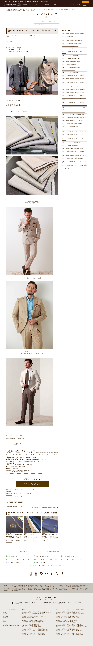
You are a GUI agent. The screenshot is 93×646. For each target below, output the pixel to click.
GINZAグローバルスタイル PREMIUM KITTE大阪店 (73, 114)
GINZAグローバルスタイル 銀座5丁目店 (70, 64)
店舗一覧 (4, 612)
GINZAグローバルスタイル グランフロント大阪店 (72, 120)
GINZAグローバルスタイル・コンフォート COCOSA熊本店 (74, 165)
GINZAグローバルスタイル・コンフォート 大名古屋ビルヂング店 (74, 108)
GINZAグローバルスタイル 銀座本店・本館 (71, 58)
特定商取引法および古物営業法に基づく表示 (11, 625)
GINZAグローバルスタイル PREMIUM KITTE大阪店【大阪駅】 (67, 616)
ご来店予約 (85, 5)
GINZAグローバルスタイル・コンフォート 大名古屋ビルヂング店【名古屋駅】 (70, 613)
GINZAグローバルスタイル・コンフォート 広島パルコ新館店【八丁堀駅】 (69, 630)
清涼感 (11, 502)
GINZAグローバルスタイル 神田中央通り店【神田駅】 (32, 624)
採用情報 (4, 621)
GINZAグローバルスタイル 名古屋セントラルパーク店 (73, 112)
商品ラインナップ (39, 4)
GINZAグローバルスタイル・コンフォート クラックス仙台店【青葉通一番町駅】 (36, 612)
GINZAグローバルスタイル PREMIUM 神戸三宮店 (72, 148)
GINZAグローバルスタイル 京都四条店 (70, 145)
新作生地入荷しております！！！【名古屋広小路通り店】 (45, 507)
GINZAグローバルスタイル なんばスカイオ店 (71, 129)
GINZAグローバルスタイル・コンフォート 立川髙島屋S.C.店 (74, 79)
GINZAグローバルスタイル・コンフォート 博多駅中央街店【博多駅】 (68, 633)
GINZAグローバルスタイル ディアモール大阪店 (72, 123)
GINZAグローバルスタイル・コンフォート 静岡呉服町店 (74, 102)
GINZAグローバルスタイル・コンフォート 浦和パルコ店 (74, 95)
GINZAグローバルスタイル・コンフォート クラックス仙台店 (74, 37)
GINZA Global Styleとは (28, 4)
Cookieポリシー (6, 624)
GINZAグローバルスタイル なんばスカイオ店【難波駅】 (66, 622)
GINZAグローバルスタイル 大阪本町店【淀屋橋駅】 (65, 621)
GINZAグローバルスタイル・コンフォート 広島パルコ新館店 (74, 152)
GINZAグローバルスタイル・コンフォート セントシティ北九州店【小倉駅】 (70, 634)
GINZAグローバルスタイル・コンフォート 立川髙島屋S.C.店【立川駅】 (35, 629)
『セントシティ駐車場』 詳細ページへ (16, 471)
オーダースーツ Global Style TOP (9, 609)
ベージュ (20, 502)
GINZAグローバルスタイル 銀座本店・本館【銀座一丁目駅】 (33, 621)
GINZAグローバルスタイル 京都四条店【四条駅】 (65, 628)
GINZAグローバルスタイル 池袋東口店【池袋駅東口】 (32, 626)
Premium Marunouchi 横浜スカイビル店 (70, 86)
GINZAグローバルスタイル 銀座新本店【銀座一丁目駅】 (32, 620)
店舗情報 (47, 4)
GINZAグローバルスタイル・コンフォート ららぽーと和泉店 (74, 135)
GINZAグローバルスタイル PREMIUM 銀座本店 (72, 40)
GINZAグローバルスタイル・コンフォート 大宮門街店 (73, 92)
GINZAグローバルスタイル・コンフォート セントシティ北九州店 (74, 162)
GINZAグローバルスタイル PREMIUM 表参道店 (72, 43)
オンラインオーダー (66, 168)
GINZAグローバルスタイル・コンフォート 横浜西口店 (73, 89)
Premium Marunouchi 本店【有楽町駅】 (29, 617)
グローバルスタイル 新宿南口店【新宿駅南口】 (30, 625)
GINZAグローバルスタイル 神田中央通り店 (71, 67)
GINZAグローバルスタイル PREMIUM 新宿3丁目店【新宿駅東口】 (34, 616)
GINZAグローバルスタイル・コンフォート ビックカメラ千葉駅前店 (74, 99)
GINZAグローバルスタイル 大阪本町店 (70, 126)
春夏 (15, 502)
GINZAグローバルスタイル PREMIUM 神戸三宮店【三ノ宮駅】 (67, 629)
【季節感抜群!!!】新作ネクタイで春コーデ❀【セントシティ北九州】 (21, 506)
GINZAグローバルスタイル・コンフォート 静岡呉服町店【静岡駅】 (68, 611)
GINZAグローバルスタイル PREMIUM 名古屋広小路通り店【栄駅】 (68, 612)
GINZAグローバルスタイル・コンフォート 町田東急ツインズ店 (74, 83)
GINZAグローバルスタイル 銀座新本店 (70, 55)
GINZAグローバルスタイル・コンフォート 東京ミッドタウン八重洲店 (74, 52)
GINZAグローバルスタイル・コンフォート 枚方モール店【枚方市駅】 (68, 624)
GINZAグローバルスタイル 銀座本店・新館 (71, 61)
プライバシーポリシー (7, 622)
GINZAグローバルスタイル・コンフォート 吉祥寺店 (73, 75)
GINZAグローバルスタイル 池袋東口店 (70, 72)
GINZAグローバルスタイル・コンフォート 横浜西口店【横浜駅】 (34, 633)
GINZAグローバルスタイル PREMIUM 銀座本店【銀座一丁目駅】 (33, 613)
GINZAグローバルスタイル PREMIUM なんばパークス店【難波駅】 (68, 617)
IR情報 (4, 620)
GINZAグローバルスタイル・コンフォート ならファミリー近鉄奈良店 (74, 139)
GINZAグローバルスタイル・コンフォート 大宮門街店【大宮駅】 (34, 634)
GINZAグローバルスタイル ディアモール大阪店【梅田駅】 (66, 620)
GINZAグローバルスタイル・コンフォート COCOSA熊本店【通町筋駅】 (69, 635)
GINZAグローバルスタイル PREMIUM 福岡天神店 (72, 158)
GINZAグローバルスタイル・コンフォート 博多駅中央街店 (74, 155)
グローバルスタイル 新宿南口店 (68, 70)
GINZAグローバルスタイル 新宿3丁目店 (70, 46)
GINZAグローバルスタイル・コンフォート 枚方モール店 (74, 131)
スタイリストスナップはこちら (46, 21)
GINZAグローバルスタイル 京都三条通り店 (71, 142)
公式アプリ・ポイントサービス (74, 4)
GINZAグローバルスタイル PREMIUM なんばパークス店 (74, 117)
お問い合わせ (5, 617)
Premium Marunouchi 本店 (67, 48)
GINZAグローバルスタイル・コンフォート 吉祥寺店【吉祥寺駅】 (34, 628)
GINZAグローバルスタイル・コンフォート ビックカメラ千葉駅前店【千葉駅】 (70, 609)
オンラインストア (61, 4)
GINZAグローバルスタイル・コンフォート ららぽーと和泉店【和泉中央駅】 (70, 625)
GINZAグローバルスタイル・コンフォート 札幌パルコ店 (74, 33)
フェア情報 (53, 4)
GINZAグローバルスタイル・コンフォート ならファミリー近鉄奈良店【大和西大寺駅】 (72, 626)
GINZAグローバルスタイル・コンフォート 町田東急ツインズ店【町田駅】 (35, 630)
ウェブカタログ (6, 616)
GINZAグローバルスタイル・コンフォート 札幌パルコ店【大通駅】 (34, 611)
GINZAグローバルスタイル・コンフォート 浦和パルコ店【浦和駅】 (34, 635)
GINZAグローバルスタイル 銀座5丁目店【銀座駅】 (31, 622)
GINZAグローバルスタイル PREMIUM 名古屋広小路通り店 (74, 105)
